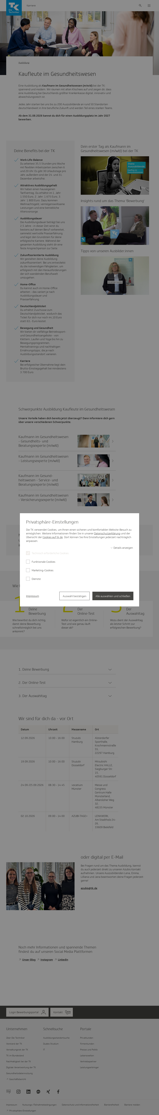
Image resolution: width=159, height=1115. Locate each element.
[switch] (122, 548)
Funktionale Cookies (43, 561)
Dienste (36, 579)
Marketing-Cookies (42, 570)
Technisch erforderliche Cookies (50, 553)
